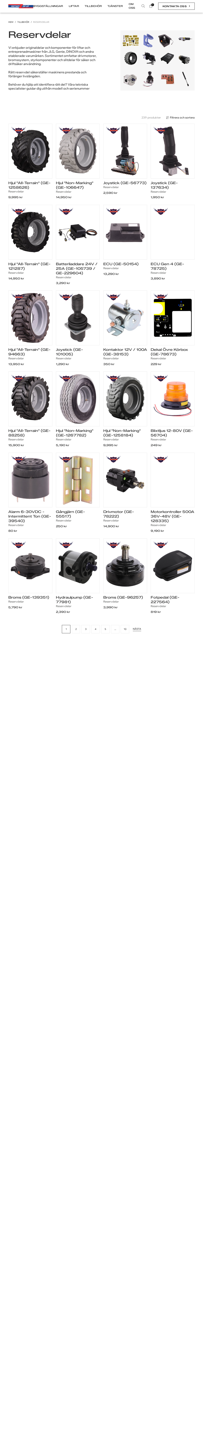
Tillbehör (23, 22)
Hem (10, 22)
